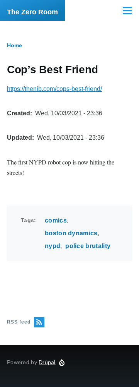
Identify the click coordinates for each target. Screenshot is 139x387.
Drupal (47, 362)
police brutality (87, 246)
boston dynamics (71, 233)
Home (14, 45)
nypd (52, 246)
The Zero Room (32, 12)
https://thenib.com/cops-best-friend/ (54, 89)
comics (56, 220)
